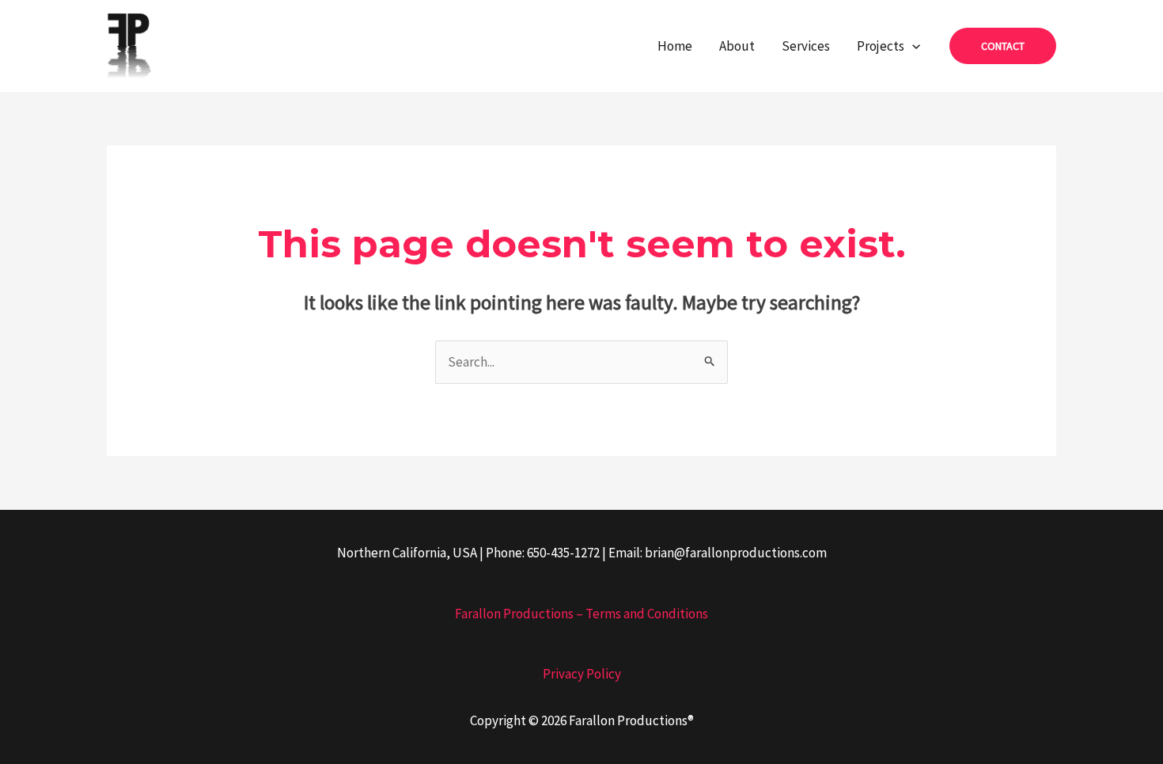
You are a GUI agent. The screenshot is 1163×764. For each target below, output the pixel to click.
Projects (880, 46)
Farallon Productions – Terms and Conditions (581, 613)
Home (674, 46)
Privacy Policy (582, 673)
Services (806, 46)
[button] (912, 46)
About (737, 46)
